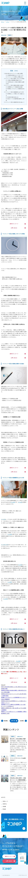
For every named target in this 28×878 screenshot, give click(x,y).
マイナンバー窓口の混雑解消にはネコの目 (14, 92)
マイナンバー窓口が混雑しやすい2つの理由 (14, 78)
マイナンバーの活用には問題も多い (14, 76)
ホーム (2, 21)
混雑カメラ (5, 801)
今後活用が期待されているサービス (14, 75)
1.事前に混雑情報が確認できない (14, 80)
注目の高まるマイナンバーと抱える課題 (13, 73)
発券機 (4, 806)
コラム (7, 21)
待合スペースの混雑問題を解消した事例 (15, 99)
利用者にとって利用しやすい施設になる (15, 94)
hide (16, 70)
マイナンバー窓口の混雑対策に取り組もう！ (14, 102)
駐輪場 (4, 809)
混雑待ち (5, 804)
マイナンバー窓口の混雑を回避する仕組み (14, 85)
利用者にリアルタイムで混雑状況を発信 (15, 89)
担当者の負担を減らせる (12, 97)
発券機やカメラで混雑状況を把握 (14, 87)
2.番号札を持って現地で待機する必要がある (15, 83)
